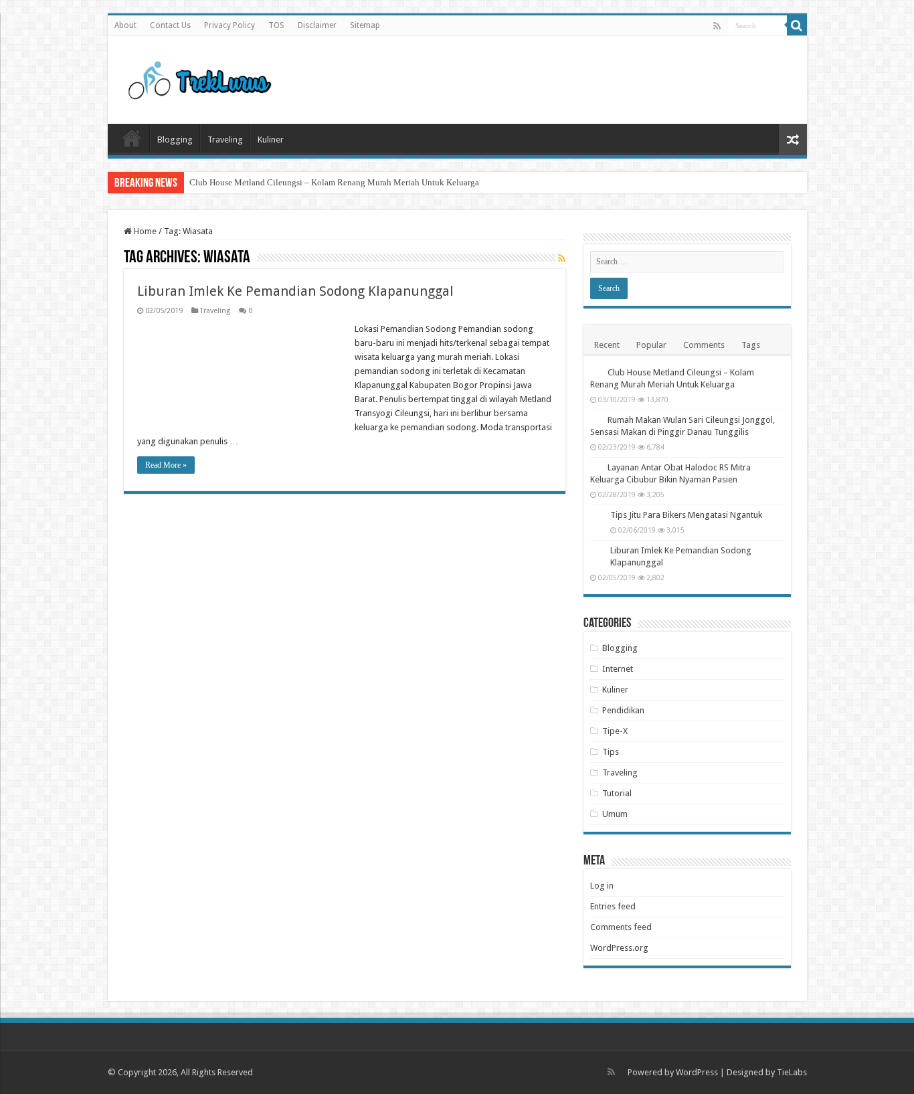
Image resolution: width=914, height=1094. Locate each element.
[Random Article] (793, 139)
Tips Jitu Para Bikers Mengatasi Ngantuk (686, 515)
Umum (615, 814)
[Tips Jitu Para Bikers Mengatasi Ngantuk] (597, 516)
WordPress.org (619, 948)
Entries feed (613, 906)
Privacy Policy (229, 25)
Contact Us (170, 25)
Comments (704, 345)
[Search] (797, 25)
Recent (607, 345)
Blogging (175, 139)
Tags (750, 345)
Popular (651, 345)
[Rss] (717, 26)
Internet (617, 669)
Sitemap (365, 25)
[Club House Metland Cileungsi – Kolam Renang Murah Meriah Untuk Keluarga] (595, 372)
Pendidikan (623, 710)
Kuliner (271, 139)
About (125, 25)
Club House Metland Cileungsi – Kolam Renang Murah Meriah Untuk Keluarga (334, 182)
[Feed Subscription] (561, 258)
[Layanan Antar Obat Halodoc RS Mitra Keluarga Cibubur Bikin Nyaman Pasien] (595, 467)
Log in (602, 886)
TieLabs (792, 1072)
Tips (610, 752)
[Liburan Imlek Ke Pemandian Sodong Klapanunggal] (597, 551)
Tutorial (617, 793)
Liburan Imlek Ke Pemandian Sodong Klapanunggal (295, 291)
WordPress (697, 1072)
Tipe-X (615, 731)
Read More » (166, 465)
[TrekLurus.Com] (196, 78)
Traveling (225, 139)
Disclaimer (317, 25)
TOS (276, 25)
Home (131, 138)
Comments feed (621, 927)
